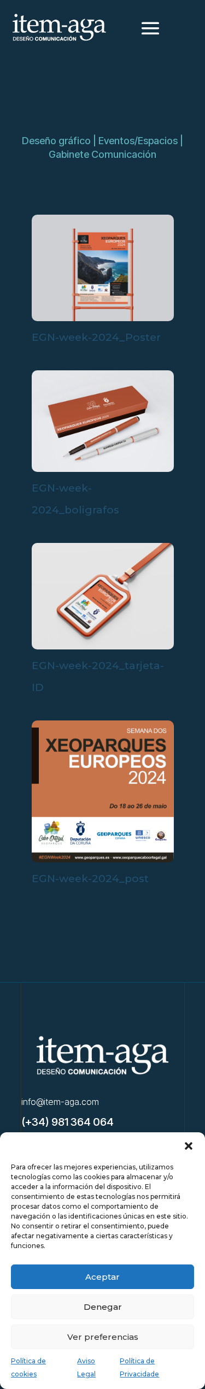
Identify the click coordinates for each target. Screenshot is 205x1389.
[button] (188, 1145)
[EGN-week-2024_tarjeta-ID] (103, 647)
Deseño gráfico (56, 140)
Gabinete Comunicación (102, 154)
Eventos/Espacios (138, 140)
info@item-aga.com (60, 1101)
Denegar (103, 1307)
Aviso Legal (86, 1367)
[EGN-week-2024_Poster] (103, 318)
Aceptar (102, 1277)
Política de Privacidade (139, 1367)
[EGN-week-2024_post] (103, 860)
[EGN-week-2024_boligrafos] (103, 469)
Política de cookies (28, 1367)
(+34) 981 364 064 (67, 1121)
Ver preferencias (102, 1337)
